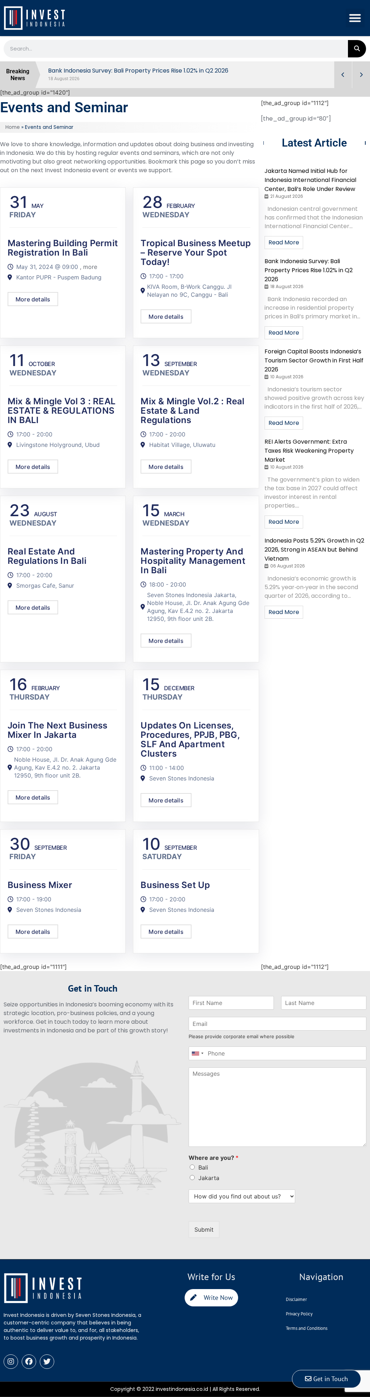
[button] (355, 18)
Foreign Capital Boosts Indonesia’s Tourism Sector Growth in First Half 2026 (313, 360)
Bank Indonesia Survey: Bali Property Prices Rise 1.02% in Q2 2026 (308, 270)
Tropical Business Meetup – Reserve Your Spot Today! (196, 252)
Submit (204, 1229)
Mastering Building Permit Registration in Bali (63, 248)
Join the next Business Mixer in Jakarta (57, 730)
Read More (283, 242)
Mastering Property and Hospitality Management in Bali (193, 560)
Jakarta (208, 1177)
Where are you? (213, 1157)
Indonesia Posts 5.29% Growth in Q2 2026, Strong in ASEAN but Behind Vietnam (314, 549)
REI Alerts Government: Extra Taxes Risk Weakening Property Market (309, 451)
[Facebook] (29, 1361)
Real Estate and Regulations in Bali (47, 556)
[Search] (357, 48)
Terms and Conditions (306, 1328)
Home (12, 127)
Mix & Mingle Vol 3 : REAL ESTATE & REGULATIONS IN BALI (62, 410)
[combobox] (197, 1053)
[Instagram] (11, 1361)
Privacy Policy (299, 1314)
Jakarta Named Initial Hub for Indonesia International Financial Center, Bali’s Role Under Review (310, 180)
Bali (203, 1167)
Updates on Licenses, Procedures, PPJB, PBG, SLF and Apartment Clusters (190, 739)
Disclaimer (296, 1299)
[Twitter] (47, 1361)
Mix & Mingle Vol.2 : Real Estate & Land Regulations (192, 410)
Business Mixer (40, 885)
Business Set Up (175, 885)
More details (33, 299)
